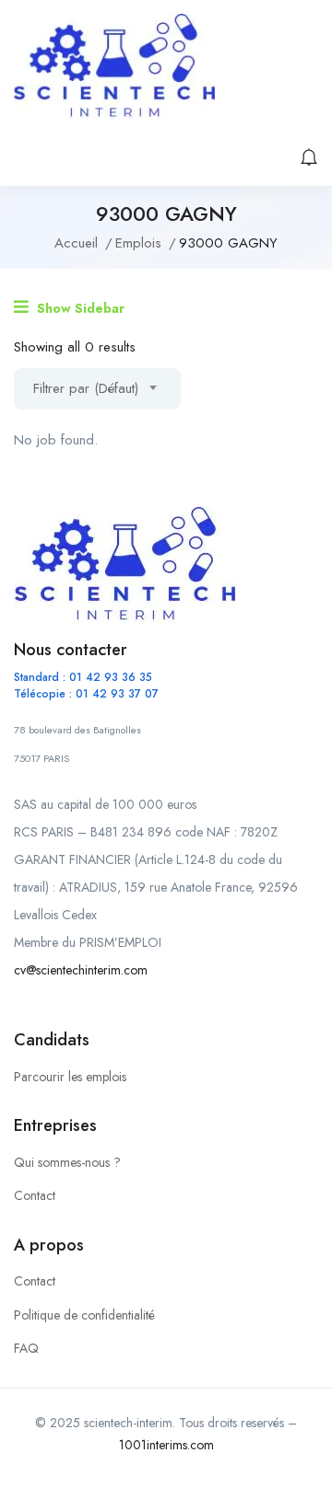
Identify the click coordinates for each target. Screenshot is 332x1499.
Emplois (138, 243)
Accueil (76, 243)
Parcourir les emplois (70, 1076)
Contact (34, 1195)
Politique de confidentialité (84, 1315)
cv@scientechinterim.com (81, 970)
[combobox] (97, 388)
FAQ (26, 1348)
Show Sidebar (79, 308)
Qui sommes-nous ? (67, 1162)
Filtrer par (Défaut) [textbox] (85, 388)
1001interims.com (166, 1445)
